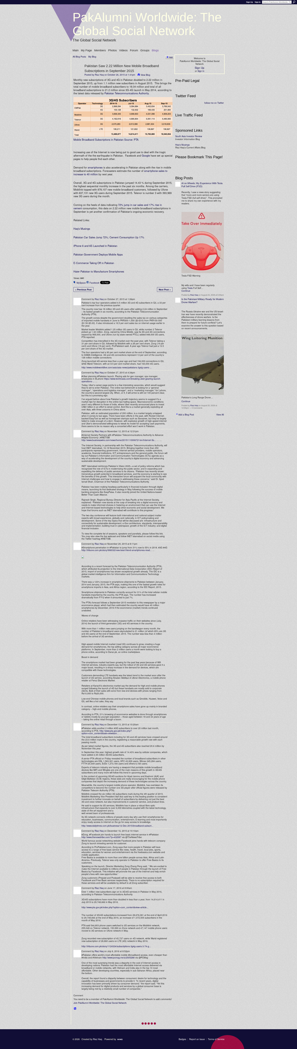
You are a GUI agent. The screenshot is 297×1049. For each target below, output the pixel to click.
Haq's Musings (81, 228)
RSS (75, 1008)
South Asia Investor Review (188, 136)
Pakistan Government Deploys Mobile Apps (98, 254)
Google (146, 155)
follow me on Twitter (214, 102)
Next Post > (165, 289)
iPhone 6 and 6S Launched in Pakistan (95, 246)
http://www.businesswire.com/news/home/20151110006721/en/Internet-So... (119, 440)
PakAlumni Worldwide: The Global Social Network (147, 24)
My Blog (92, 56)
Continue (185, 290)
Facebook (94, 282)
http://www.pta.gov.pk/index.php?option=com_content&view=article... (115, 907)
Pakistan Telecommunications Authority (126, 93)
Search (294, 2)
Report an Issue (197, 1039)
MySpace (81, 282)
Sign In (257, 2)
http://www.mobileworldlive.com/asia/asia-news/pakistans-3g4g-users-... (117, 367)
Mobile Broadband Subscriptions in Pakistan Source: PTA (105, 139)
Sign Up (249, 2)
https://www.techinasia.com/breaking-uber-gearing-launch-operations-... (121, 380)
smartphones (95, 167)
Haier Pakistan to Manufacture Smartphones (98, 271)
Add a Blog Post (186, 414)
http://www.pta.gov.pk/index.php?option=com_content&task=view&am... (107, 732)
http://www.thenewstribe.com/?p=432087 (101, 837)
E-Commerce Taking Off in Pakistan (93, 263)
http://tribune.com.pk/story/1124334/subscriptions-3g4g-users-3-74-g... (116, 946)
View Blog (145, 74)
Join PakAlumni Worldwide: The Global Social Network (100, 1002)
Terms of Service (216, 1039)
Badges (182, 1039)
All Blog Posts (79, 56)
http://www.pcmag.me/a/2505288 (118, 957)
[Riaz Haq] (78, 72)
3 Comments (197, 407)
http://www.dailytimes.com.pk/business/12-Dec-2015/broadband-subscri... (117, 825)
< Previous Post (83, 289)
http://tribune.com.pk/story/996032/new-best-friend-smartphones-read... (117, 550)
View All (220, 414)
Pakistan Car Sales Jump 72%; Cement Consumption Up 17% (108, 237)
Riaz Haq (99, 74)
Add (171, 57)
